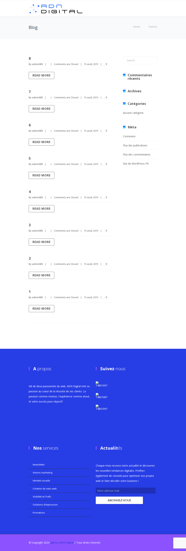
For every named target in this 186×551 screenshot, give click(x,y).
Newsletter (39, 464)
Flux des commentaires (136, 154)
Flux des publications (135, 145)
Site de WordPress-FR (136, 163)
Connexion (129, 136)
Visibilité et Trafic (42, 496)
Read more (41, 75)
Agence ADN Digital (61, 542)
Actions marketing (42, 472)
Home (136, 26)
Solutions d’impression (45, 504)
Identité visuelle (41, 480)
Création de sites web (45, 488)
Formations (39, 512)
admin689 (37, 64)
